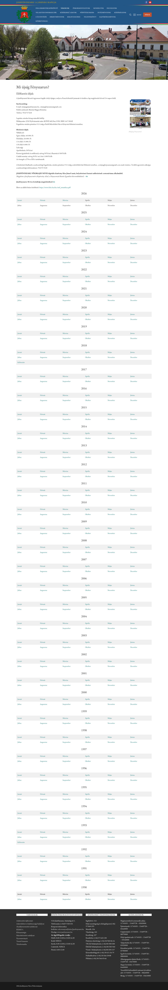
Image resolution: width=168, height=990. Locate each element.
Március (65, 200)
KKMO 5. (20, 929)
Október (88, 224)
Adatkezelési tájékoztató (24, 921)
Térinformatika (21, 944)
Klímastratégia (21, 932)
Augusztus (43, 224)
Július (19, 224)
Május (110, 219)
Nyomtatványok (22, 938)
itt (87, 176)
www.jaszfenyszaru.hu (64, 932)
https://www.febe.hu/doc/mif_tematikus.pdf (55, 187)
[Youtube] (150, 2)
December (133, 224)
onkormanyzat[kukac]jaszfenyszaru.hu (71, 929)
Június (132, 219)
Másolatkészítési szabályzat (25, 935)
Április (87, 219)
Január (19, 200)
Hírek (147, 15)
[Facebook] (146, 2)
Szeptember (67, 224)
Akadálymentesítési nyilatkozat (26, 926)
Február (42, 200)
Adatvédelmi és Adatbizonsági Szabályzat (30, 924)
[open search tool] (130, 15)
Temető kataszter (22, 941)
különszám (21, 362)
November (111, 224)
